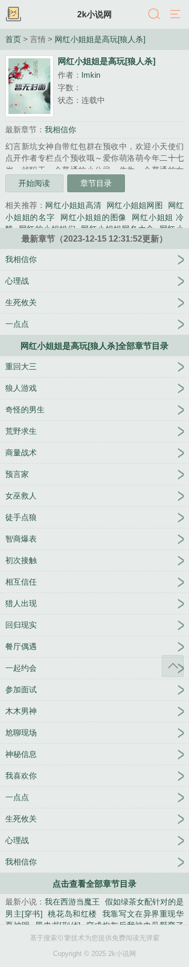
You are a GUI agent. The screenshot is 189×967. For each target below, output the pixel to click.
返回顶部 (173, 666)
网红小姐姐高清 (73, 205)
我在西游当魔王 (72, 901)
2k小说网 (94, 14)
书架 (13, 15)
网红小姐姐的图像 (93, 217)
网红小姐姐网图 (135, 205)
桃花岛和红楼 (72, 913)
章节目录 (96, 183)
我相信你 (60, 129)
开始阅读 (34, 183)
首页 (13, 39)
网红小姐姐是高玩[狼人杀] (100, 39)
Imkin (90, 74)
